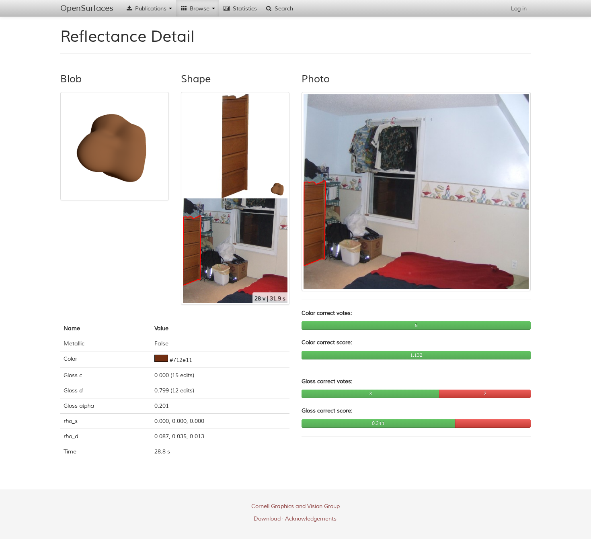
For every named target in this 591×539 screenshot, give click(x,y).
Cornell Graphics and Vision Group (295, 506)
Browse (199, 8)
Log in (519, 8)
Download (267, 518)
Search (283, 8)
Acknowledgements (311, 518)
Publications (150, 8)
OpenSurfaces (86, 8)
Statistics (244, 8)
